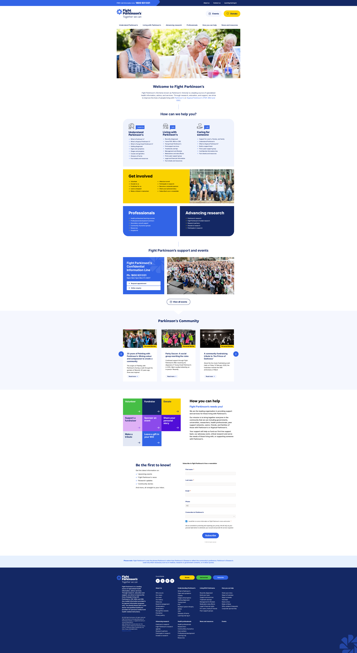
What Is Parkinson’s (184, 591)
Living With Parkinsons (207, 588)
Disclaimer (159, 613)
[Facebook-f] (158, 581)
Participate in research (163, 633)
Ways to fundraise (227, 595)
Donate (167, 401)
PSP (179, 604)
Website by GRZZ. (126, 630)
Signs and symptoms (184, 593)
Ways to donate (227, 597)
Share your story (227, 593)
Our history (159, 599)
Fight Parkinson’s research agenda (164, 628)
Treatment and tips (206, 599)
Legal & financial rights (207, 606)
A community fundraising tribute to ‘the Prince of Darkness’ (215, 356)
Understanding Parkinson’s (186, 588)
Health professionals (184, 621)
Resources (181, 638)
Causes (180, 595)
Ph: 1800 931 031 (136, 275)
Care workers (182, 631)
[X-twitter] (163, 581)
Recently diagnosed (206, 593)
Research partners (162, 631)
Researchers (182, 626)
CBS (179, 611)
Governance (160, 608)
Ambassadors (160, 606)
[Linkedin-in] (167, 581)
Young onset (182, 602)
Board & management (162, 604)
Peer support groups (206, 611)
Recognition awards (162, 611)
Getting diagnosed (183, 600)
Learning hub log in (230, 3)
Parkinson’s (179, 98)
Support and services (206, 597)
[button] (121, 354)
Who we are (159, 593)
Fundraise (149, 401)
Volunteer (130, 401)
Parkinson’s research (162, 624)
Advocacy (159, 602)
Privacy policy (160, 615)
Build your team (205, 595)
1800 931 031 (143, 3)
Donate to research (162, 635)
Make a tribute (129, 435)
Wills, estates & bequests (230, 606)
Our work (159, 597)
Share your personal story (169, 421)
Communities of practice (186, 629)
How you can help (228, 588)
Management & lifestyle (207, 602)
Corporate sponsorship (229, 608)
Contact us (217, 3)
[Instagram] (172, 581)
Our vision (159, 595)
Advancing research (162, 621)
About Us (159, 588)
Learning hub (182, 635)
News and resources (206, 621)
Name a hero (226, 602)
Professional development (186, 633)
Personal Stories (150, 346)
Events (224, 621)
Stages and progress (184, 598)
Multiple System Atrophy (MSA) (185, 608)
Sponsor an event (150, 419)
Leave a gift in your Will (151, 435)
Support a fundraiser (130, 419)
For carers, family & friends (208, 608)
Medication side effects (207, 604)
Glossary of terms (183, 613)
